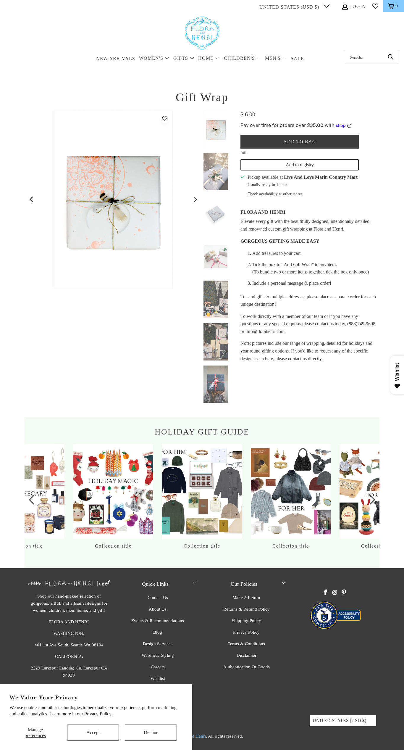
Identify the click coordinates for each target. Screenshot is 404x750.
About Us (158, 609)
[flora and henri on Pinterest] (344, 593)
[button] (154, 59)
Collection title (202, 496)
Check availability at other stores (275, 194)
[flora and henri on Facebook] (325, 593)
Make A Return (246, 597)
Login (357, 6)
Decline (151, 732)
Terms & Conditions (246, 643)
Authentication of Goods (246, 666)
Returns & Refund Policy (246, 609)
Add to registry (300, 164)
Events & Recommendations (157, 620)
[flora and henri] (202, 33)
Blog (157, 632)
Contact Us (158, 597)
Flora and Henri (262, 212)
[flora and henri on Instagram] (334, 593)
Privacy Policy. (98, 713)
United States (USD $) (290, 6)
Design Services (157, 643)
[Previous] (32, 199)
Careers (158, 666)
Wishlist (158, 678)
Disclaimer (246, 655)
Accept (93, 732)
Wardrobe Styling (158, 655)
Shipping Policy (246, 620)
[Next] (195, 199)
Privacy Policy (246, 632)
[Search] (390, 57)
